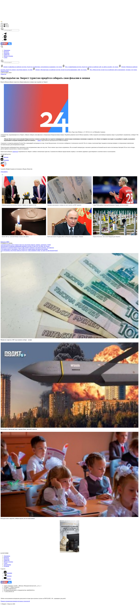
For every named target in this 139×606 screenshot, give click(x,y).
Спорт (5, 563)
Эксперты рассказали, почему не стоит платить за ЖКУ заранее (64, 205)
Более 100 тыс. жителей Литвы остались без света (15, 236)
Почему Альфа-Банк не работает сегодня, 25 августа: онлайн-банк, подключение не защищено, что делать (32, 66)
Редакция (6, 566)
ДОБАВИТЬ (4, 171)
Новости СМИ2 (5, 241)
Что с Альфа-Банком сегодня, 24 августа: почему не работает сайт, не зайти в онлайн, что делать (92, 66)
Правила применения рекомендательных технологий (15, 601)
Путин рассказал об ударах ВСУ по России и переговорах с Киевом (65, 236)
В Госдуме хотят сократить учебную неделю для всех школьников (18, 518)
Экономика (7, 556)
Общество (3, 74)
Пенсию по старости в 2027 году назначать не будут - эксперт (16, 339)
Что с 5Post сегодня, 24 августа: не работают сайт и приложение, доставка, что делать (113, 69)
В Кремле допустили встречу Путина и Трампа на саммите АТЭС (19, 205)
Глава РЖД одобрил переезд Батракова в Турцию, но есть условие (110, 205)
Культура (6, 557)
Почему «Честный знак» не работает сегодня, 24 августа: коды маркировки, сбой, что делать (61, 69)
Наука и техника (8, 561)
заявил (39, 140)
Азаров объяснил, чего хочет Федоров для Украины (106, 236)
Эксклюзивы (7, 564)
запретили (15, 151)
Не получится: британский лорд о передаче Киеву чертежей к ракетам (19, 429)
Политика (6, 559)
